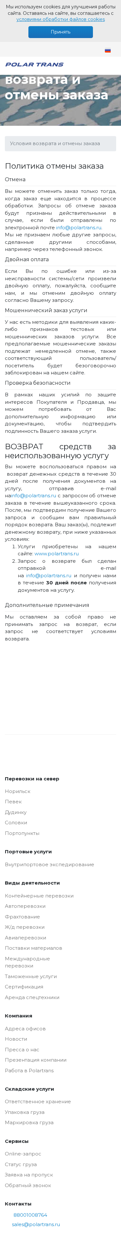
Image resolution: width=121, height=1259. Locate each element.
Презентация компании (35, 1060)
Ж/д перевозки (25, 927)
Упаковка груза (25, 1112)
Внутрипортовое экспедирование (49, 864)
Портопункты (22, 833)
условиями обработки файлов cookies (60, 19)
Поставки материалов (33, 948)
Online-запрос (23, 1154)
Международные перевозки (27, 962)
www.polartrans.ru (57, 553)
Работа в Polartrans (29, 1070)
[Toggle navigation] (111, 66)
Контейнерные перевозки (39, 896)
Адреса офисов (25, 1029)
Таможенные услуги (31, 976)
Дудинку (15, 812)
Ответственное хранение (38, 1101)
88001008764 (30, 1215)
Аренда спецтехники (32, 997)
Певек (13, 801)
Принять (60, 32)
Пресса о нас (22, 1049)
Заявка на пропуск (29, 1175)
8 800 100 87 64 (26, 49)
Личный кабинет (42, 49)
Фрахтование (22, 917)
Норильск (17, 791)
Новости (16, 1039)
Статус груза (21, 1164)
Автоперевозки (25, 906)
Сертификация (24, 987)
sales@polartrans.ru (10, 49)
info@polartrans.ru (78, 227)
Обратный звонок (28, 1185)
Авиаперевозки (25, 938)
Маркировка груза (29, 1122)
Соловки (16, 822)
